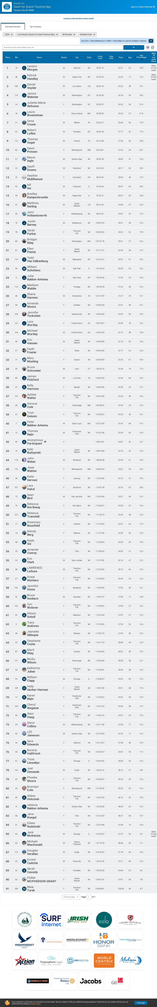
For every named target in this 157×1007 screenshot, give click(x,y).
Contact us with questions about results (78, 18)
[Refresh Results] (152, 47)
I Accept (141, 1003)
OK (151, 41)
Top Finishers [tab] (35, 27)
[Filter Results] (148, 47)
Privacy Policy (35, 1004)
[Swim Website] (8, 7)
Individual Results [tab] (12, 27)
